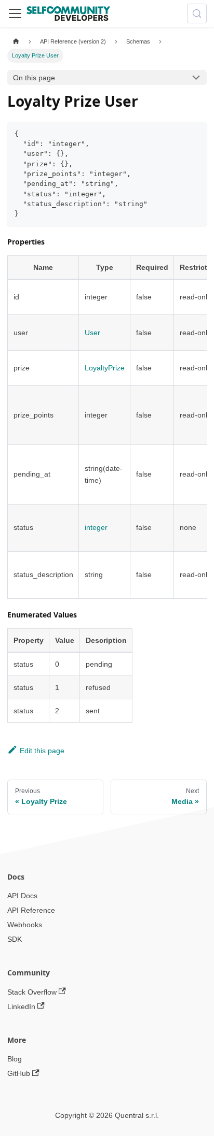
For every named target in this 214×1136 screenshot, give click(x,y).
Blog (14, 1059)
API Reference (31, 910)
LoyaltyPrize (105, 368)
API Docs (22, 895)
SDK (14, 939)
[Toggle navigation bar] (15, 13)
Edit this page (42, 750)
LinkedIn (21, 1006)
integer (96, 527)
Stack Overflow (32, 992)
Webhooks (24, 925)
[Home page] (15, 42)
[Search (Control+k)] (197, 13)
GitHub (18, 1073)
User (92, 332)
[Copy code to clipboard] (195, 132)
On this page (34, 78)
